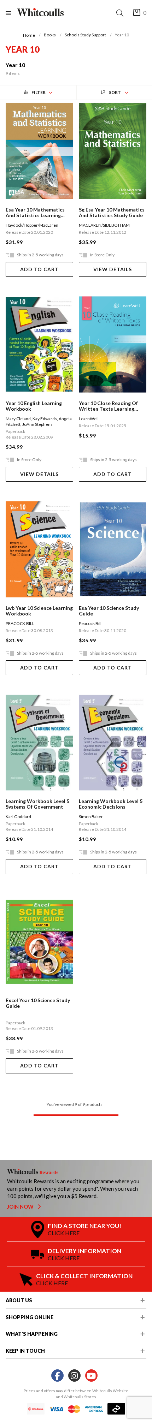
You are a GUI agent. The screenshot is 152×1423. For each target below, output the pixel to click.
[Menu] (11, 13)
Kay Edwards (45, 418)
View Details (112, 269)
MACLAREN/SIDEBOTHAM (104, 225)
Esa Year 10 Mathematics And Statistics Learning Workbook (35, 212)
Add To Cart (39, 269)
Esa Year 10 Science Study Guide (109, 611)
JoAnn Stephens (37, 424)
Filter (38, 92)
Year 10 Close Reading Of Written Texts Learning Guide (108, 406)
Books (50, 34)
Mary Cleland (18, 418)
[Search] (121, 13)
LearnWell (89, 418)
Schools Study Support (85, 34)
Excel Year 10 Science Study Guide (38, 1003)
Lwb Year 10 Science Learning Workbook (39, 611)
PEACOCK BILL (20, 623)
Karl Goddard (18, 816)
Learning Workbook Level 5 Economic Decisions (110, 804)
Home (29, 35)
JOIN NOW (21, 1206)
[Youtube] (91, 1376)
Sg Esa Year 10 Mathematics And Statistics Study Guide (112, 212)
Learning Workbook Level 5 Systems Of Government (37, 804)
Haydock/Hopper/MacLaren (32, 225)
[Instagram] (74, 1376)
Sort (115, 92)
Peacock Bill (90, 623)
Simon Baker (91, 816)
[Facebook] (57, 1376)
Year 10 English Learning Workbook (34, 406)
